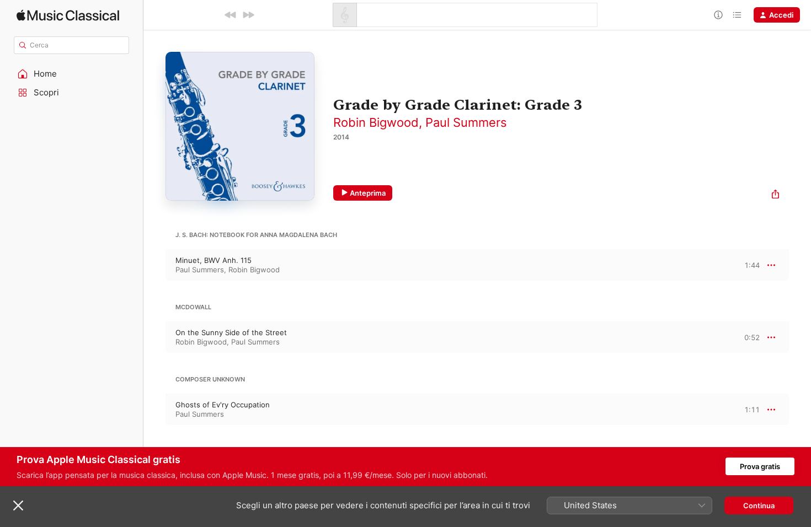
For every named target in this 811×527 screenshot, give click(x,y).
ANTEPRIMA (744, 264)
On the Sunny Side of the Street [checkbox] (231, 332)
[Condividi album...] (775, 195)
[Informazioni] (718, 15)
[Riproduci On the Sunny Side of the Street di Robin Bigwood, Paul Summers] (154, 337)
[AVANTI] (248, 15)
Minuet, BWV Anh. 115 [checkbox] (213, 260)
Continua (759, 505)
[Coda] (737, 15)
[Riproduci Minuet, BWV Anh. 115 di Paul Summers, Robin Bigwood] (154, 265)
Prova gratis (760, 466)
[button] (71, 74)
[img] (68, 15)
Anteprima (368, 193)
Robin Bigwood (376, 122)
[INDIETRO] (230, 15)
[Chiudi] (18, 505)
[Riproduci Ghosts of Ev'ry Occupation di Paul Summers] (154, 409)
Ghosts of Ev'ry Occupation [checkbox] (222, 404)
